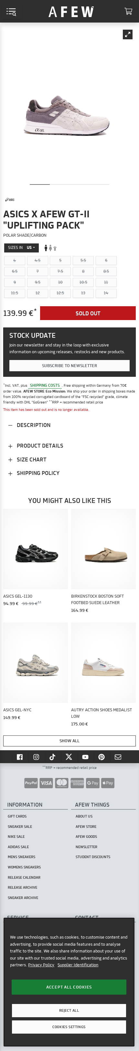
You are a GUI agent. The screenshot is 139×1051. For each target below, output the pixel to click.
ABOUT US (84, 816)
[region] (69, 982)
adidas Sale (18, 847)
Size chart (31, 459)
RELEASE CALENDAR (24, 877)
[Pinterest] (102, 756)
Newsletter (86, 847)
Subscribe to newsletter (69, 365)
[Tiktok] (53, 756)
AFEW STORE (71, 11)
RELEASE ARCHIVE (22, 887)
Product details (39, 445)
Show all (69, 740)
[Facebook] (20, 756)
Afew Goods (86, 836)
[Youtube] (86, 756)
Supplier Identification (78, 964)
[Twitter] (69, 756)
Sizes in (20, 247)
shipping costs (45, 385)
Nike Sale (16, 836)
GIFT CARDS (17, 816)
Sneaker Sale (20, 826)
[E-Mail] (118, 756)
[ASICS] (9, 199)
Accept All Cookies (69, 986)
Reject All (69, 1010)
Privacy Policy (41, 964)
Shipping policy (37, 472)
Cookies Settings (68, 1027)
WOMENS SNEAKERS (24, 867)
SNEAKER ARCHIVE (23, 897)
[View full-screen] (128, 34)
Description (33, 424)
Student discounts (93, 857)
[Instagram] (37, 756)
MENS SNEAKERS (21, 857)
